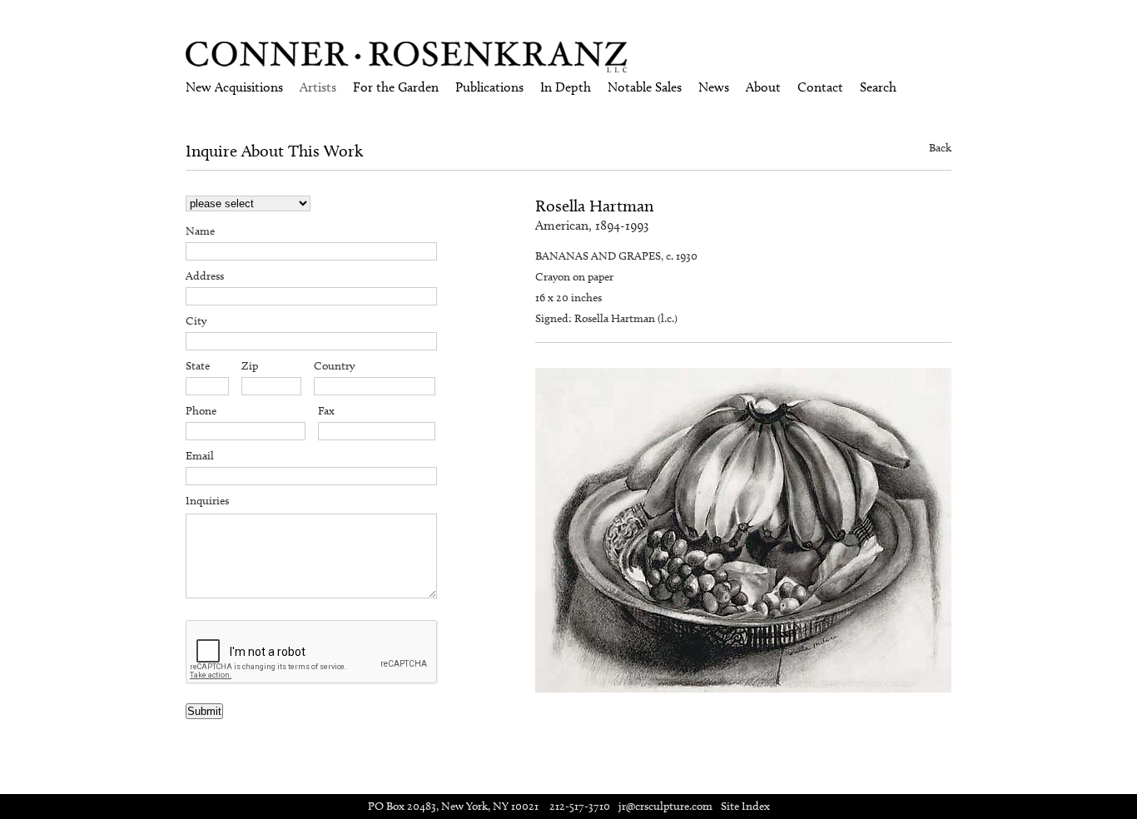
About (763, 87)
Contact (820, 87)
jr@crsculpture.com (665, 806)
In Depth (565, 87)
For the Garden (396, 87)
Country (334, 366)
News (713, 87)
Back (940, 148)
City (196, 321)
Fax (326, 411)
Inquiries (207, 501)
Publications (489, 87)
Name (200, 231)
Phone (201, 411)
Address (205, 276)
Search (878, 87)
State (198, 366)
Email (200, 456)
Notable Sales (645, 87)
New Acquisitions (234, 87)
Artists (318, 87)
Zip (249, 366)
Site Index (745, 806)
